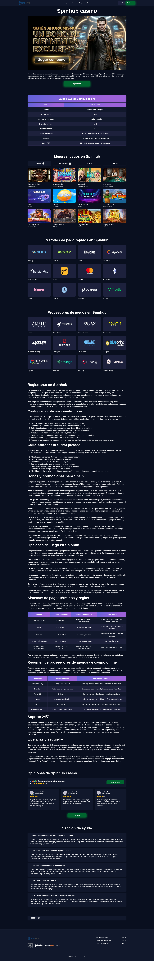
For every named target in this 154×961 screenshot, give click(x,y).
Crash (88, 163)
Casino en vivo (63, 163)
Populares (38, 163)
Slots (113, 163)
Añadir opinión (115, 782)
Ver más (77, 815)
